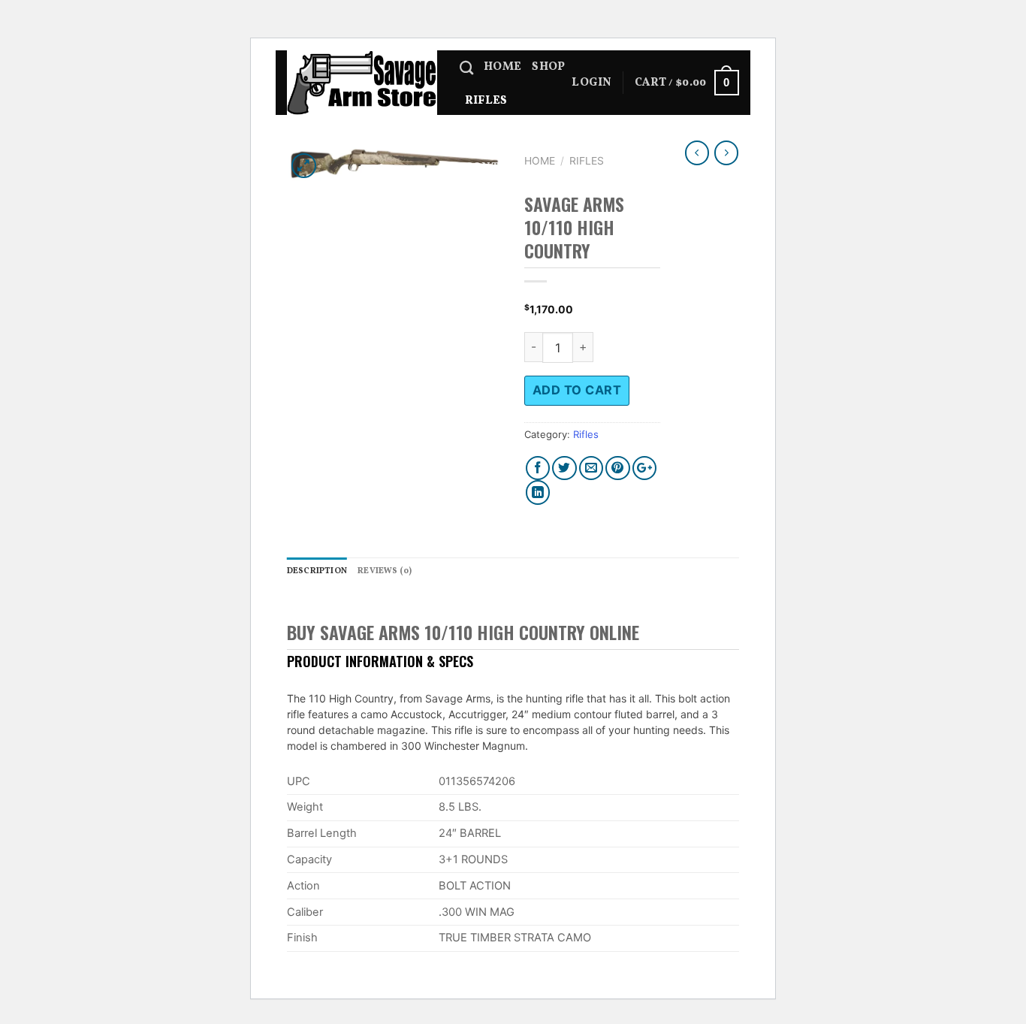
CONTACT (493, 167)
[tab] (317, 571)
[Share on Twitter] (564, 468)
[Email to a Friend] (591, 468)
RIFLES (486, 100)
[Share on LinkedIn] (538, 492)
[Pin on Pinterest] (617, 468)
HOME (502, 67)
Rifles (586, 161)
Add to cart (577, 389)
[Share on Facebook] (538, 468)
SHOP (548, 67)
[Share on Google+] (644, 468)
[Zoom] (303, 165)
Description (317, 571)
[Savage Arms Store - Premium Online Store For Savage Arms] (362, 82)
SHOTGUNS (498, 134)
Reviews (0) (385, 571)
